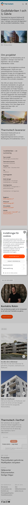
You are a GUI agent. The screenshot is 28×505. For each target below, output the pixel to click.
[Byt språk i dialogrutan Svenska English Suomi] (24, 232)
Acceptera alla (14, 256)
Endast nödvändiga (14, 261)
